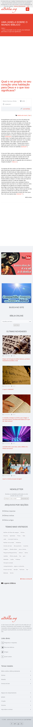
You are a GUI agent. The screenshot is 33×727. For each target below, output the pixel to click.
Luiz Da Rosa (27, 719)
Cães (24, 536)
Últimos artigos (8, 520)
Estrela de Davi (7, 546)
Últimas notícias (8, 515)
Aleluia (21, 552)
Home (3, 28)
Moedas (3, 679)
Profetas (18, 559)
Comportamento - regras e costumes (13, 566)
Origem (5, 549)
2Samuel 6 (8, 136)
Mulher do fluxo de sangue (11, 532)
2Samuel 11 (19, 194)
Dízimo (22, 532)
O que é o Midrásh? (8, 389)
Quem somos (8, 656)
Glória (26, 552)
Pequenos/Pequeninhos (10, 552)
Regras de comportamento (8, 693)
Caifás (12, 559)
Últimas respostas (9, 511)
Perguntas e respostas (10, 642)
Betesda (5, 573)
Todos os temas (26, 579)
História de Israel (22, 115)
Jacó (24, 556)
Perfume (22, 569)
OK (28, 6)
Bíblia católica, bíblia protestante (10, 671)
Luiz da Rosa (26, 109)
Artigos (6, 652)
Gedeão (5, 556)
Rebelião (5, 559)
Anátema (18, 542)
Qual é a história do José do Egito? (12, 479)
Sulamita (25, 546)
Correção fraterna (13, 539)
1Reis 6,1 (14, 162)
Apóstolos (12, 536)
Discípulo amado (8, 563)
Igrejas (3, 697)
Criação (3, 701)
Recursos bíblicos (9, 647)
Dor (27, 569)
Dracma (5, 536)
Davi (29, 115)
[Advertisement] (16, 53)
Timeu (19, 536)
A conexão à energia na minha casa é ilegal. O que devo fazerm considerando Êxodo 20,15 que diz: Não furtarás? (16, 419)
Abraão (16, 569)
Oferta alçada (13, 556)
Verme (12, 573)
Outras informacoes (19, 6)
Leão (4, 539)
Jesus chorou (22, 549)
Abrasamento (17, 546)
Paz (20, 556)
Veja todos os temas (7, 709)
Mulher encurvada (8, 542)
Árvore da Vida (7, 569)
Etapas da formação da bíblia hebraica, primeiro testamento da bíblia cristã (16, 359)
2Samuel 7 (24, 146)
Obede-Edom (13, 549)
